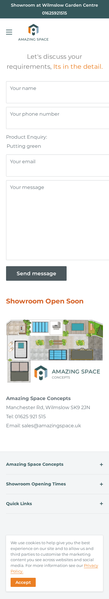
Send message (36, 273)
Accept (23, 582)
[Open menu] (9, 32)
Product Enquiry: (26, 137)
